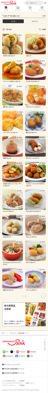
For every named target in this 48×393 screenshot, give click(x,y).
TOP (3, 333)
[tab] (34, 21)
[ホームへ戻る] (8, 3)
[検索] (27, 3)
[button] (33, 3)
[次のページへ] (43, 296)
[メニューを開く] (45, 3)
